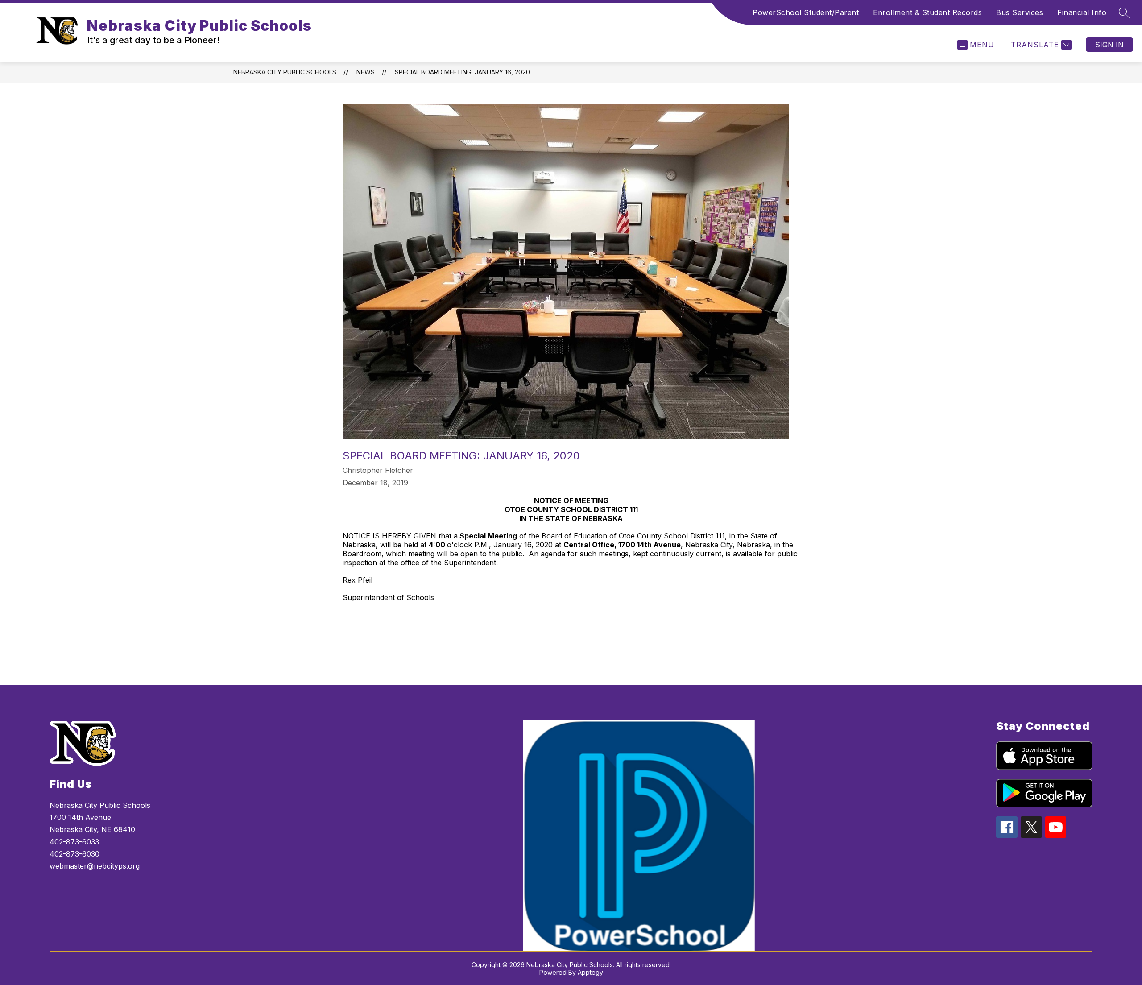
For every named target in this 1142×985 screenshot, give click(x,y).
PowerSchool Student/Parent (806, 12)
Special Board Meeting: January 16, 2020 (462, 72)
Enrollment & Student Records (927, 12)
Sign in (1109, 44)
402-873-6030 (74, 853)
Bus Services (1019, 12)
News (365, 72)
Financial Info (1081, 12)
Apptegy (590, 972)
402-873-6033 (74, 841)
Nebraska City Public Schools (284, 72)
